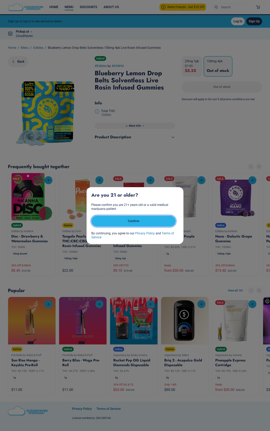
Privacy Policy (145, 233)
